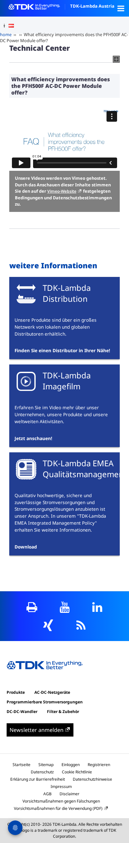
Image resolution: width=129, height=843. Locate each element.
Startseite (21, 764)
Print (32, 607)
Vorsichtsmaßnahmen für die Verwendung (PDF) (58, 808)
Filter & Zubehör (63, 711)
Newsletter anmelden (37, 730)
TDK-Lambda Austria (92, 6)
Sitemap (46, 764)
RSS (81, 625)
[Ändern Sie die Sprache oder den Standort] (14, 26)
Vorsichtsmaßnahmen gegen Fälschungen (61, 801)
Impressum (61, 786)
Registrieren (99, 764)
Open (120, 8)
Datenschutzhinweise (92, 779)
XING (48, 625)
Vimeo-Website (61, 191)
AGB (47, 794)
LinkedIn (97, 607)
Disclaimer (69, 794)
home (6, 34)
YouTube (64, 607)
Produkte (16, 692)
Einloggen (71, 764)
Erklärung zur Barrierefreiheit (37, 779)
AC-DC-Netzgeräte (52, 692)
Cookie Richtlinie (77, 772)
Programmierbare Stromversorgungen (45, 702)
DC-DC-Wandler (22, 711)
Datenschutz (42, 772)
